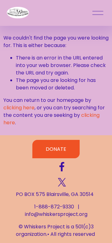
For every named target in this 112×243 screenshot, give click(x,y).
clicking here (19, 107)
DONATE (56, 149)
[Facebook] (62, 167)
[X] (62, 182)
